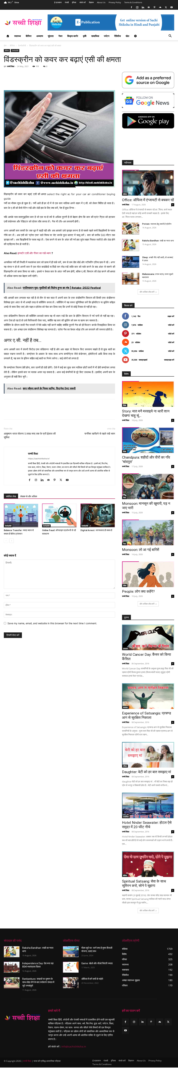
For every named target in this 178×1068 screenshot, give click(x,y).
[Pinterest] (154, 7)
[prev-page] (6, 541)
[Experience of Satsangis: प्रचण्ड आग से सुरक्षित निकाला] (148, 696)
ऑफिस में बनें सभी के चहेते (92, 978)
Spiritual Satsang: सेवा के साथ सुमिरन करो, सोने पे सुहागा (144, 883)
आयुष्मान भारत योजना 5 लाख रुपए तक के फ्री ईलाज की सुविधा (30, 435)
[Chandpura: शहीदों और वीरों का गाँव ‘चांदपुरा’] (148, 440)
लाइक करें (171, 316)
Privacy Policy (115, 2)
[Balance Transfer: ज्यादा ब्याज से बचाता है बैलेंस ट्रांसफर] (21, 515)
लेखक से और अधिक (28, 496)
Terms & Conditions (133, 2)
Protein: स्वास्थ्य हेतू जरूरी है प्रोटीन (156, 224)
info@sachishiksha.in (73, 1046)
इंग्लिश (74, 2)
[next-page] (11, 541)
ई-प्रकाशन (58, 2)
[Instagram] (137, 7)
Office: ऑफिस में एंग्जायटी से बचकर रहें (148, 200)
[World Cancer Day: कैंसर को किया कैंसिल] (148, 637)
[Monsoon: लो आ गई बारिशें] (148, 532)
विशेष (124, 405)
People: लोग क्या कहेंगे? (138, 591)
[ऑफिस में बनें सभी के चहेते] (71, 982)
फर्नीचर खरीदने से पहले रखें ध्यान (99, 433)
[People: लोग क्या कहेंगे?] (148, 574)
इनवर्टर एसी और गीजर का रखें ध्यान (34, 253)
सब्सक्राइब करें (169, 359)
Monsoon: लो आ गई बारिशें (140, 550)
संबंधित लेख (11, 496)
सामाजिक (95, 36)
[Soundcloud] (160, 7)
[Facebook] (131, 7)
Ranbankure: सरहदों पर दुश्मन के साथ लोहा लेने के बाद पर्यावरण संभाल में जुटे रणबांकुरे (38, 982)
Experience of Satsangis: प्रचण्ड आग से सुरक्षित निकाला (146, 715)
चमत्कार (125, 707)
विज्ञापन (91, 2)
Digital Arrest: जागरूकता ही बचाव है (96, 530)
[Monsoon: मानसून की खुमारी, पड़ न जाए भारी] (148, 486)
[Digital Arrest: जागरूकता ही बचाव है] (97, 515)
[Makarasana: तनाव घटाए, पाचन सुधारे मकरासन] (130, 279)
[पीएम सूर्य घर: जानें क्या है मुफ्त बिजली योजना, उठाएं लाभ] (71, 951)
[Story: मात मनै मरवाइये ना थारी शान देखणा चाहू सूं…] (148, 394)
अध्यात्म (39, 36)
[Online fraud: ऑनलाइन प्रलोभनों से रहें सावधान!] (59, 515)
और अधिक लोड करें (147, 291)
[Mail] (148, 7)
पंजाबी (67, 2)
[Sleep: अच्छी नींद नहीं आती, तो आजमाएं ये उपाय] (130, 262)
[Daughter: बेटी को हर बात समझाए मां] (148, 755)
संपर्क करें (82, 2)
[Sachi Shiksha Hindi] (22, 1017)
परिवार (125, 766)
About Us (101, 2)
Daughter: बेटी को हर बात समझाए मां (146, 772)
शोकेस (125, 194)
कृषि (84, 36)
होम (5, 45)
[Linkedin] (142, 7)
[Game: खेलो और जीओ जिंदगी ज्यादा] (71, 967)
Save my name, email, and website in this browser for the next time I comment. (52, 623)
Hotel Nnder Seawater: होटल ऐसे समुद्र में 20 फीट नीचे (147, 825)
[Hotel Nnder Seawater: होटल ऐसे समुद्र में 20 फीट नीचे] (148, 805)
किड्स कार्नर (72, 36)
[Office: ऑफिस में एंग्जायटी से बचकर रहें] (148, 183)
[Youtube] (171, 7)
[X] (165, 7)
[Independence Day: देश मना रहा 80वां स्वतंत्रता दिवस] (11, 967)
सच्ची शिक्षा (10, 66)
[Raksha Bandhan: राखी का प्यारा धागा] (130, 245)
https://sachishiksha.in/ (39, 458)
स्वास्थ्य (17, 36)
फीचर (124, 585)
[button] (170, 36)
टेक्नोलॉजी (22, 45)
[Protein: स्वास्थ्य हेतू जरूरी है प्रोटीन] (130, 228)
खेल (127, 36)
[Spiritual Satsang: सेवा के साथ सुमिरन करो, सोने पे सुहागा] (148, 864)
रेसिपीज (117, 36)
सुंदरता (51, 36)
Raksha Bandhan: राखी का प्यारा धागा (158, 240)
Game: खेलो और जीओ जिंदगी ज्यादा (97, 963)
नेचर (60, 36)
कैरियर (28, 36)
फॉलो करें (171, 325)
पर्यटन (106, 36)
